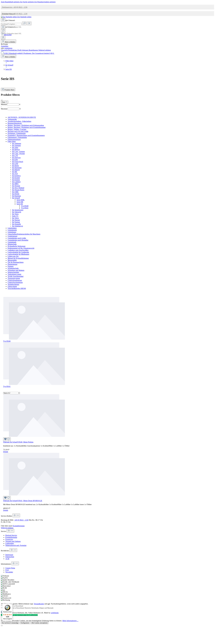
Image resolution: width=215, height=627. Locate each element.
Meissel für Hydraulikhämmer (18, 258)
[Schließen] (2, 625)
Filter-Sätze (12, 141)
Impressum (9, 555)
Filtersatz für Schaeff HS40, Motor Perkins (18, 442)
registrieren (8, 48)
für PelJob (15, 194)
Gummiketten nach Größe (17, 238)
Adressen (25, 50)
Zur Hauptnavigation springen (45, 2)
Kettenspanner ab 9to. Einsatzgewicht (21, 248)
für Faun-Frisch (17, 162)
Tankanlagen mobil (14, 274)
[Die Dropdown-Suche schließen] (29, 23)
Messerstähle (12, 260)
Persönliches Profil (15, 50)
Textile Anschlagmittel (15, 276)
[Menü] (3, 20)
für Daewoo (16, 158)
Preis (4, 102)
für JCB (15, 174)
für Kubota (16, 180)
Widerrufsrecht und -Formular (15, 545)
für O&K (15, 192)
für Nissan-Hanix (18, 190)
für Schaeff (16, 198)
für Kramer (16, 178)
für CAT (15, 155)
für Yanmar (16, 222)
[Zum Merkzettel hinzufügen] (7, 439)
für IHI (14, 172)
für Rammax (16, 196)
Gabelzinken (12, 228)
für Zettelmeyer (17, 226)
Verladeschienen (13, 284)
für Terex (15, 214)
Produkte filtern (9, 90)
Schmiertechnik (13, 268)
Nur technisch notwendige (10, 623)
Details (5, 452)
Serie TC (15, 216)
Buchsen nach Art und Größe (18, 131)
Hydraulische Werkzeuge (16, 246)
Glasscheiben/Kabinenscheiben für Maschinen (24, 234)
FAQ (7, 570)
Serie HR (20, 202)
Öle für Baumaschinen (16, 262)
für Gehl (15, 164)
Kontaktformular (18, 526)
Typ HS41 (24, 208)
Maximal (11, 109)
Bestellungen (33, 50)
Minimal (10, 104)
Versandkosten (39, 604)
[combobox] (11, 24)
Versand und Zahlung (13, 541)
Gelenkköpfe (12, 230)
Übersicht (4, 50)
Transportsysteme (14, 278)
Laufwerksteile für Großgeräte (18, 252)
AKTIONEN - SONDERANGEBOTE (22, 117)
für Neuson (16, 186)
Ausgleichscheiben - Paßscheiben (19, 121)
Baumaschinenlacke (15, 123)
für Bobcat (16, 149)
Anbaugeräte (12, 119)
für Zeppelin (16, 224)
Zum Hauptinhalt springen (10, 2)
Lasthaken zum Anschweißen (18, 250)
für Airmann (16, 145)
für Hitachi (16, 170)
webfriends (55, 613)
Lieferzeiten (9, 543)
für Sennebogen (17, 210)
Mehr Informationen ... (70, 621)
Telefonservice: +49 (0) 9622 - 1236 (14, 7)
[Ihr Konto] (3, 37)
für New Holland (18, 188)
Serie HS (20, 204)
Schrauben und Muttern (16, 270)
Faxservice (9, 539)
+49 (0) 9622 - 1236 (21, 520)
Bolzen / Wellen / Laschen (17, 129)
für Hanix (15, 166)
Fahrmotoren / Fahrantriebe (17, 137)
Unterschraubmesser (15, 280)
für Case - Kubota (18, 151)
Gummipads (12, 242)
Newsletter (9, 572)
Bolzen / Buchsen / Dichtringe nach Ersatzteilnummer (27, 127)
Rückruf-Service (11, 535)
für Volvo (15, 218)
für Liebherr (16, 182)
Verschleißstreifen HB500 (17, 288)
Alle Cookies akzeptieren (39, 623)
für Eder (15, 160)
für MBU (15, 184)
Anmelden (4, 46)
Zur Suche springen (27, 2)
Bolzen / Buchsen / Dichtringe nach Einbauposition (26, 125)
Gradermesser (12, 236)
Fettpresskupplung (14, 139)
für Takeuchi (16, 212)
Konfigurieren (25, 623)
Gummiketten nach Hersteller (18, 240)
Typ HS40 (24, 206)
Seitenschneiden (13, 272)
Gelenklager (12, 232)
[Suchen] (24, 23)
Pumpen (10, 266)
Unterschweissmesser (15, 282)
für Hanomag (17, 168)
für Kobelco (16, 176)
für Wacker (16, 220)
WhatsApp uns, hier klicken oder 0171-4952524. (20, 615)
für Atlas (15, 147)
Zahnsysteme (12, 286)
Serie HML (21, 200)
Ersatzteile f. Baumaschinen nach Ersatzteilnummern (26, 135)
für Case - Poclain (18, 153)
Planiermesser (12, 264)
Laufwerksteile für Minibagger (18, 254)
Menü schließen (10, 42)
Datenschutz (9, 557)
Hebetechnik (12, 244)
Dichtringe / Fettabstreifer (17, 133)
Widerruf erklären (44, 50)
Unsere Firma (10, 568)
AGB (7, 559)
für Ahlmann (16, 143)
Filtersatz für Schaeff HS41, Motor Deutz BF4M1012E (22, 501)
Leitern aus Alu (13, 256)
